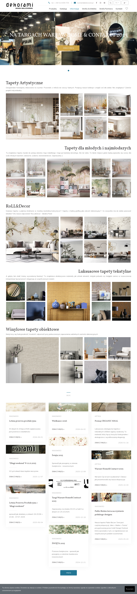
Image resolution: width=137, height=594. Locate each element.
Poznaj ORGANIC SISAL (106, 421)
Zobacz (68, 49)
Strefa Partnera (106, 9)
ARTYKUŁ (98, 416)
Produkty (53, 9)
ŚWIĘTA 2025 (58, 543)
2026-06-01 (38, 437)
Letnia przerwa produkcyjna (22, 421)
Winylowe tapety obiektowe (32, 330)
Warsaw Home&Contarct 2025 (109, 468)
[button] (66, 70)
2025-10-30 (123, 485)
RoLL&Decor (18, 206)
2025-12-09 (81, 471)
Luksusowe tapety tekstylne (104, 272)
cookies (39, 588)
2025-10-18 (81, 517)
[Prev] (8, 40)
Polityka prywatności (50, 588)
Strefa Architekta (89, 9)
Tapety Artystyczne (24, 83)
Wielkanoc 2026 (59, 421)
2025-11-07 (38, 477)
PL (116, 3)
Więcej (68, 573)
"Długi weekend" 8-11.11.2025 (22, 463)
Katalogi (63, 9)
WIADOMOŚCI (14, 416)
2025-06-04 (38, 522)
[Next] (129, 40)
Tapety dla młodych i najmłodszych (98, 148)
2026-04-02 (81, 429)
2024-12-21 (81, 562)
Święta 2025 (57, 455)
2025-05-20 (123, 539)
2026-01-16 (123, 443)
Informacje (74, 9)
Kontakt (119, 9)
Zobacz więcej (15, 437)
